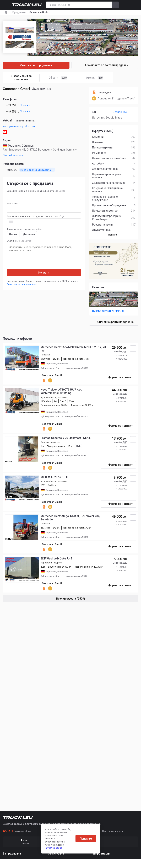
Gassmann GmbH (52, 375)
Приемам (86, 838)
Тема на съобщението (24, 229)
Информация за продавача (21, 77)
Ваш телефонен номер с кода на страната (35, 216)
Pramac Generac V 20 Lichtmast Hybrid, (66, 438)
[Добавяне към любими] (133, 348)
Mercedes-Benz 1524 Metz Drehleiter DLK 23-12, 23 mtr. (73, 348)
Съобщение (19, 240)
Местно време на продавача (35, 169)
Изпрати (43, 272)
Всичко (112, 234)
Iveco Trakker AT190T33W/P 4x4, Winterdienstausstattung (61, 391)
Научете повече (53, 847)
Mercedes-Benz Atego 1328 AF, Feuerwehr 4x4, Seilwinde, (70, 517)
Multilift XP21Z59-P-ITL (55, 477)
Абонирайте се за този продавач (106, 65)
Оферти (57, 77)
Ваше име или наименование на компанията (36, 190)
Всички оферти (70, 598)
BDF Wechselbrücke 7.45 (56, 558)
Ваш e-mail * (13, 203)
